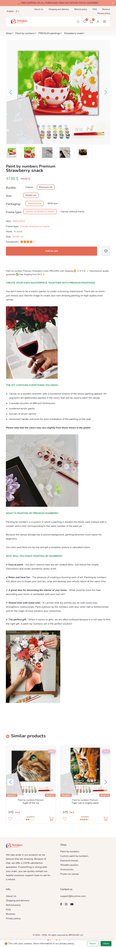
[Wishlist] (106, 251)
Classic (29, 187)
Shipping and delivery (59, 9)
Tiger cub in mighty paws (85, 803)
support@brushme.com (73, 896)
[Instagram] (66, 904)
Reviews (106, 9)
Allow (106, 943)
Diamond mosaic (69, 860)
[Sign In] (98, 21)
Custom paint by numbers (74, 856)
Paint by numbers (24, 33)
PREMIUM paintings (49, 33)
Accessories (66, 869)
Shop (8, 33)
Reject (93, 943)
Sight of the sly (31, 803)
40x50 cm (30, 195)
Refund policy (80, 9)
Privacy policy (103, 13)
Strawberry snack (73, 33)
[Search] (78, 21)
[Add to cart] (51, 819)
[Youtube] (71, 904)
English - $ (11, 11)
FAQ (95, 9)
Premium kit (45, 187)
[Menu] (104, 21)
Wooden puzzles (69, 865)
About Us (38, 9)
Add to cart (51, 251)
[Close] (112, 3)
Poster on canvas (69, 874)
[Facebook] (61, 904)
